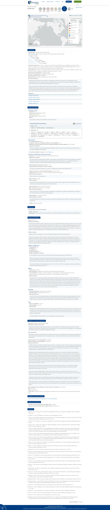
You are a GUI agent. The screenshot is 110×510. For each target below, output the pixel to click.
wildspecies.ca (50, 152)
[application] (55, 32)
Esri (80, 46)
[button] (30, 20)
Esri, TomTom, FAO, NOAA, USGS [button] (34, 46)
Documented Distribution (36, 17)
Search (43, 1)
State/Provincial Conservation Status (38, 15)
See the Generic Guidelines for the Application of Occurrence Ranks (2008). (42, 398)
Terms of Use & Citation (61, 507)
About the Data (50, 1)
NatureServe (53, 507)
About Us (57, 1)
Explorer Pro (68, 1)
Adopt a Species (77, 1)
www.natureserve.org (58, 506)
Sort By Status (78, 123)
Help (63, 1)
